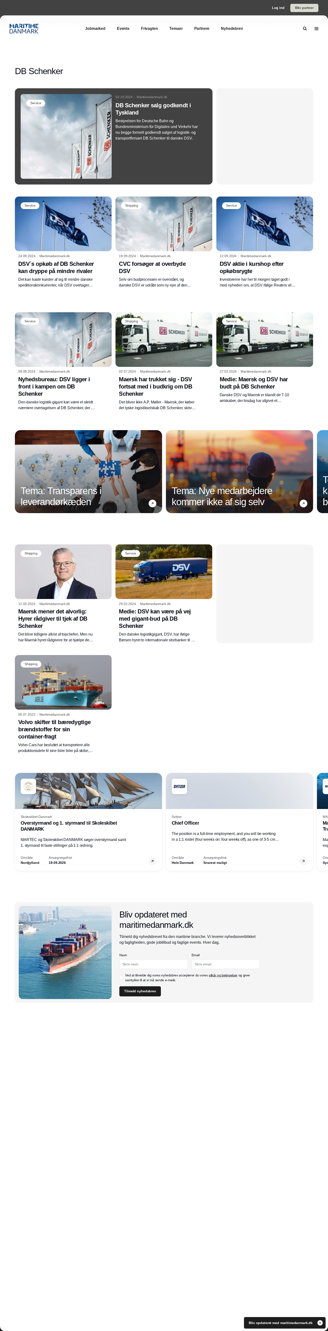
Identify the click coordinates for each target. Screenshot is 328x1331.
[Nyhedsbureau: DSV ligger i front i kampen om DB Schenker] (63, 361)
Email (196, 955)
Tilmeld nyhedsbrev (140, 991)
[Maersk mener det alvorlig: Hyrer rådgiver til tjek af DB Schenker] (63, 593)
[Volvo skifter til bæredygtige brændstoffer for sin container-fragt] (63, 704)
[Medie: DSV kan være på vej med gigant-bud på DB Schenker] (163, 593)
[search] (305, 29)
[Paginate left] (18, 471)
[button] (152, 503)
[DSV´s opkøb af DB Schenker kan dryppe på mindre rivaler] (63, 242)
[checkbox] (121, 978)
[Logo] (24, 28)
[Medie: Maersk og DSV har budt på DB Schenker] (264, 358)
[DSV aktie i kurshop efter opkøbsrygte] (264, 242)
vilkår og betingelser (223, 975)
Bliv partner (304, 8)
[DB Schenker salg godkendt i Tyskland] (114, 136)
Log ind (278, 8)
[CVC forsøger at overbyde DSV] (163, 242)
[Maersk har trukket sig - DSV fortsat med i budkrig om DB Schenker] (163, 361)
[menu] (316, 29)
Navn (123, 955)
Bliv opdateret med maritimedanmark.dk (281, 1323)
